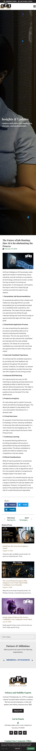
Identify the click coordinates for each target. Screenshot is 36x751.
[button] (34, 6)
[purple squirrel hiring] (18, 606)
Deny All (17, 748)
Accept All (31, 748)
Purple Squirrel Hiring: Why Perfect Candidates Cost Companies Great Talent (17, 618)
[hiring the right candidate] (18, 535)
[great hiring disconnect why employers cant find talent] (18, 569)
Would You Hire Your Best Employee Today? (15, 547)
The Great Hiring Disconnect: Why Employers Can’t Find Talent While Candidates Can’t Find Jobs (15, 583)
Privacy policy (4, 748)
